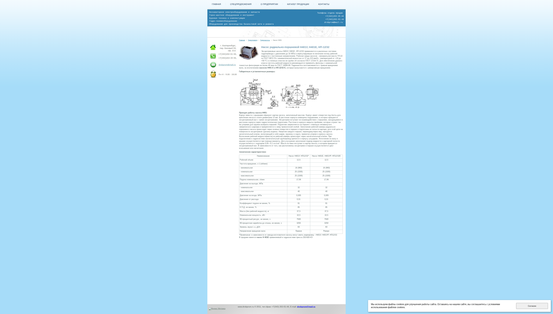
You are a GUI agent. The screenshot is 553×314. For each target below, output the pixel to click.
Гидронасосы (265, 40)
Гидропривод (252, 40)
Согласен (532, 306)
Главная (242, 40)
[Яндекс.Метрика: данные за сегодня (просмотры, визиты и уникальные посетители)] (217, 309)
